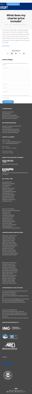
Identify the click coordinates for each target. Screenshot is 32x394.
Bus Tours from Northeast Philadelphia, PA (13, 300)
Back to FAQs (6, 46)
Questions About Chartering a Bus (11, 131)
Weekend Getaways (7, 190)
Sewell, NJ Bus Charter (8, 248)
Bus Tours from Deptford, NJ (9, 310)
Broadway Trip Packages (8, 188)
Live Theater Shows (7, 223)
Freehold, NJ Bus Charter (8, 264)
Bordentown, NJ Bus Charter (9, 243)
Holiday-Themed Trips (8, 198)
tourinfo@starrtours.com (12, 143)
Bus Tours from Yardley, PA (9, 292)
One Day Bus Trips (7, 182)
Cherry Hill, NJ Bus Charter (8, 242)
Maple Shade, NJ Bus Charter (9, 272)
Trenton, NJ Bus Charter (8, 237)
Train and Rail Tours (7, 226)
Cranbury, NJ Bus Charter (8, 267)
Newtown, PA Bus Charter (8, 277)
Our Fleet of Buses (7, 127)
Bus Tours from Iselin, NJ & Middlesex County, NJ (14, 313)
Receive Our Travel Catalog (9, 115)
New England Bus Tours (8, 196)
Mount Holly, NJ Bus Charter (9, 283)
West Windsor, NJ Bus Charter (9, 245)
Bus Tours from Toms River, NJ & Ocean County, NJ (15, 318)
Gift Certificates (6, 113)
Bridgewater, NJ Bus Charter (9, 275)
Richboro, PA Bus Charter (8, 280)
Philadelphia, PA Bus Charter (9, 235)
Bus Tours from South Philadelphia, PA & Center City (15, 299)
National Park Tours (7, 218)
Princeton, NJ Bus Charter (8, 239)
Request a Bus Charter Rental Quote (11, 126)
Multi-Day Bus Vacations (8, 183)
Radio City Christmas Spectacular (11, 210)
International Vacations (8, 215)
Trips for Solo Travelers (8, 209)
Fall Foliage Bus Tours (7, 193)
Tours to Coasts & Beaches (9, 224)
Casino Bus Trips (6, 212)
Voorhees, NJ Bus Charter (8, 247)
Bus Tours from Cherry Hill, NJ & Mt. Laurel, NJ (13, 302)
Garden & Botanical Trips (8, 221)
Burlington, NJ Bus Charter (9, 250)
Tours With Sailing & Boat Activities (11, 228)
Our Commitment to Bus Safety (10, 129)
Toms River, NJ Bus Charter (9, 251)
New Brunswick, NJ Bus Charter (10, 270)
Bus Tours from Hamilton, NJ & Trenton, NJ (13, 311)
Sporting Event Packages (8, 194)
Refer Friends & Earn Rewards (9, 118)
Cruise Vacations (6, 185)
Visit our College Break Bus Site (10, 164)
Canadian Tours (6, 213)
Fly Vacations (5, 186)
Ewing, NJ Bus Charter (7, 273)
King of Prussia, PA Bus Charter (10, 253)
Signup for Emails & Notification (10, 132)
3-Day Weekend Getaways (9, 191)
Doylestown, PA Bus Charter (9, 262)
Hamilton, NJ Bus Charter (8, 281)
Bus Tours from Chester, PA (9, 294)
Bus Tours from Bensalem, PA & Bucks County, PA (15, 291)
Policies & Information (8, 112)
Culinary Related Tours (8, 220)
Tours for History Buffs (8, 216)
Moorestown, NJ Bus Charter (9, 254)
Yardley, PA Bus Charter (8, 240)
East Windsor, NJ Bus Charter (9, 269)
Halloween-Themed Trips (8, 199)
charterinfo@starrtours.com (14, 141)
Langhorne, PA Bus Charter (9, 265)
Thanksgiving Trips (7, 201)
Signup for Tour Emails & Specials (10, 116)
